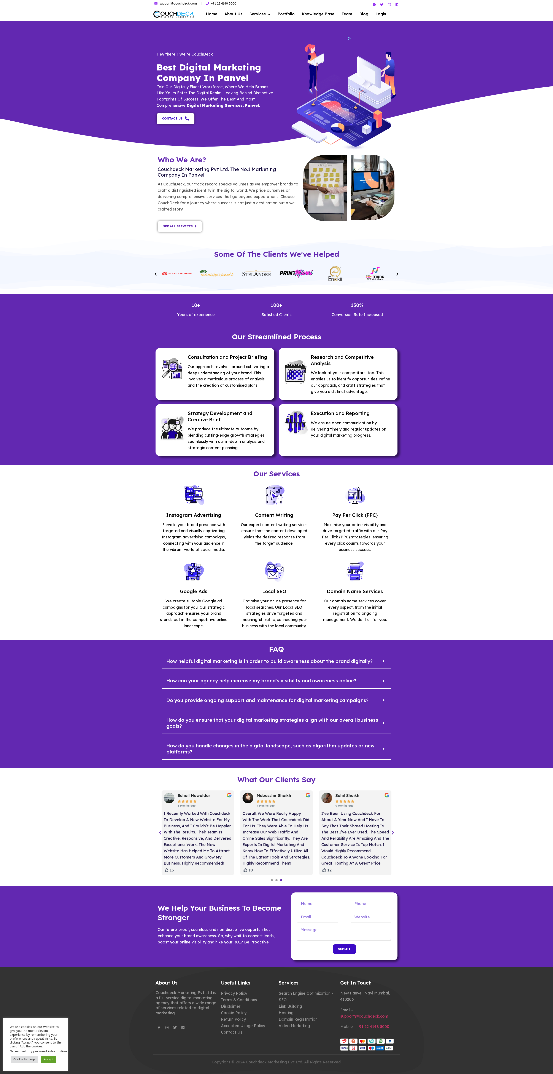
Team (347, 13)
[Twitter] (381, 4)
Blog (363, 13)
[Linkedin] (397, 4)
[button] (155, 274)
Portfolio (286, 13)
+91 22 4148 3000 (373, 1026)
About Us (233, 13)
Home (211, 13)
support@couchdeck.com (364, 1016)
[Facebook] (374, 4)
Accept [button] (48, 1059)
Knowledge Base (318, 13)
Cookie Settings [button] (24, 1059)
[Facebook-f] (159, 1027)
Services (257, 13)
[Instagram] (389, 4)
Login (380, 13)
